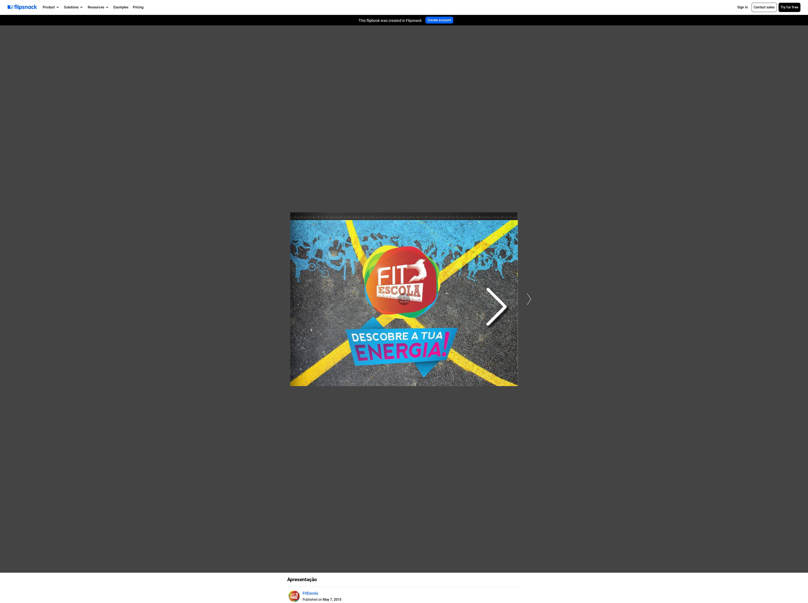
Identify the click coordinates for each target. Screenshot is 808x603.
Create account (439, 20)
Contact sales (764, 7)
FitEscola (310, 593)
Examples (121, 7)
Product (49, 7)
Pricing (138, 7)
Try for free (789, 7)
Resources (96, 7)
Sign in (742, 7)
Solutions (71, 7)
